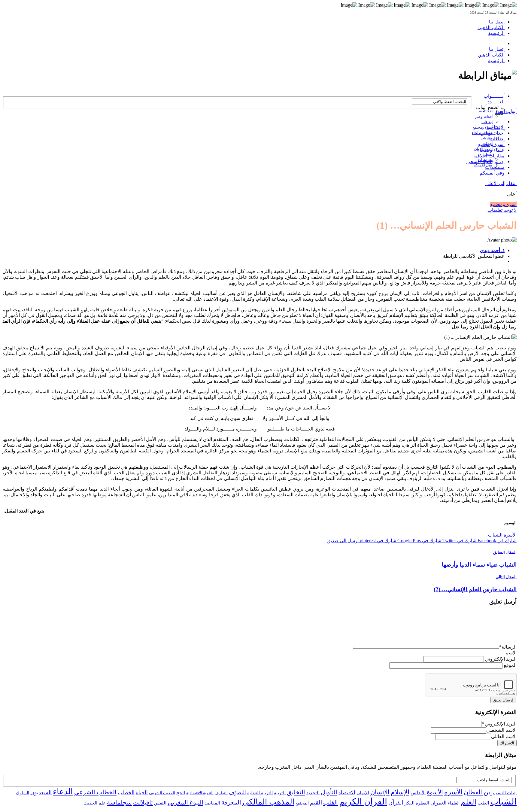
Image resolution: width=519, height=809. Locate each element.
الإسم (511, 652)
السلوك (22, 793)
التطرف (221, 793)
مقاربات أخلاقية (489, 155)
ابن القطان (478, 792)
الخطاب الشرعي (95, 792)
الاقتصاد (346, 792)
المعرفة (231, 802)
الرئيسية (496, 33)
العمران (438, 803)
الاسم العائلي (504, 736)
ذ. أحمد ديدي (492, 250)
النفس (160, 802)
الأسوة (435, 792)
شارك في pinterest (377, 540)
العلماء (454, 803)
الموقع (510, 665)
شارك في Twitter (458, 540)
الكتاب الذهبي (491, 27)
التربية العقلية (260, 792)
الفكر (409, 803)
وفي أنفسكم (483, 165)
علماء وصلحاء (491, 150)
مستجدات (495, 167)
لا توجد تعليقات (502, 210)
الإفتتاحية (486, 111)
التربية (280, 792)
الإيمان (363, 792)
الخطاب (126, 792)
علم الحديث (94, 803)
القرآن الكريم (363, 801)
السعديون (41, 792)
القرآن (395, 802)
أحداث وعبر (484, 116)
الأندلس (418, 792)
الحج (180, 792)
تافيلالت (143, 802)
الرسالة (508, 646)
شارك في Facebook (496, 540)
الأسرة (510, 534)
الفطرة (422, 803)
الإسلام (400, 792)
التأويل (329, 792)
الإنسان (380, 792)
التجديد (313, 792)
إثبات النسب (505, 792)
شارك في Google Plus (418, 540)
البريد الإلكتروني (501, 658)
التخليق (296, 792)
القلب (330, 802)
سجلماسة (119, 802)
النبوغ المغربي (185, 802)
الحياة (142, 792)
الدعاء (63, 791)
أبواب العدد (506, 111)
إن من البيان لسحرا (485, 161)
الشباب (495, 534)
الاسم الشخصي (501, 730)
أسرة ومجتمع (483, 127)
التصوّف (237, 792)
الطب (483, 802)
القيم (316, 802)
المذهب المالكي (268, 802)
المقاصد (212, 803)
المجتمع (302, 803)
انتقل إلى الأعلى (501, 183)
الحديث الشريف (162, 793)
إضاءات (487, 122)
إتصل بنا (497, 21)
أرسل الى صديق (343, 540)
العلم (468, 802)
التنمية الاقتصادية (200, 793)
